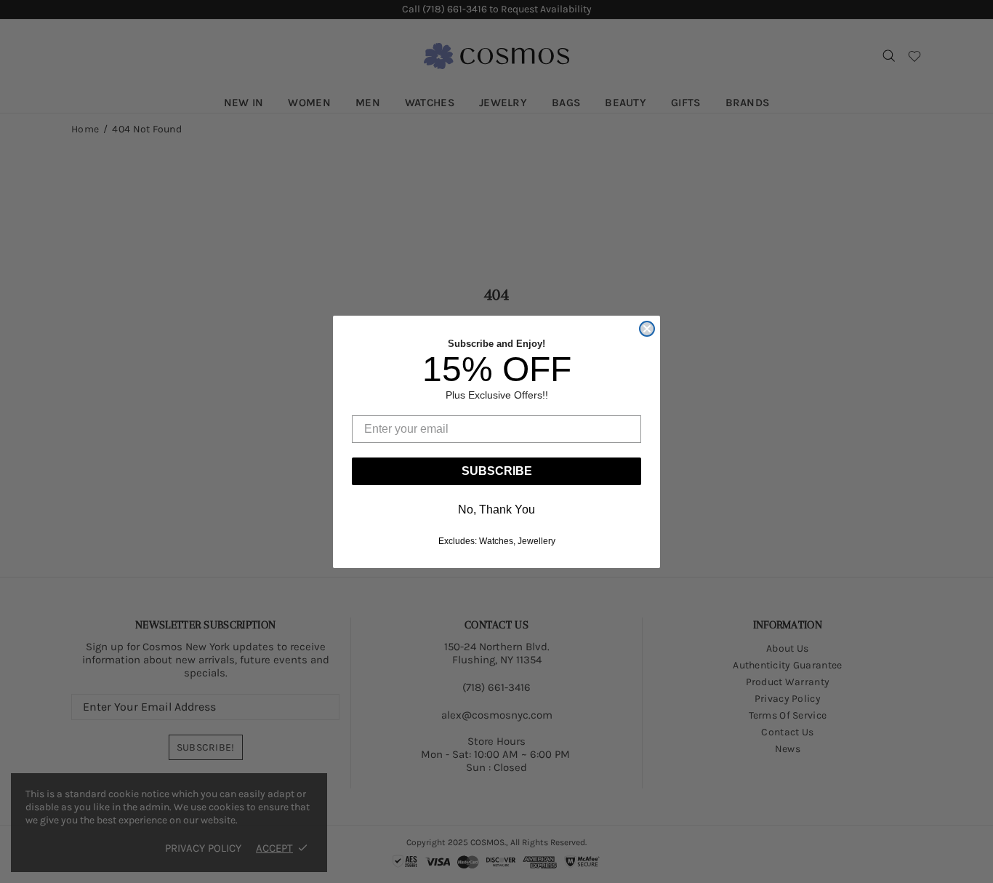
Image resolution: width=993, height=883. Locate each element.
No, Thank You (496, 509)
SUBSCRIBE (497, 471)
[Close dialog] (647, 328)
